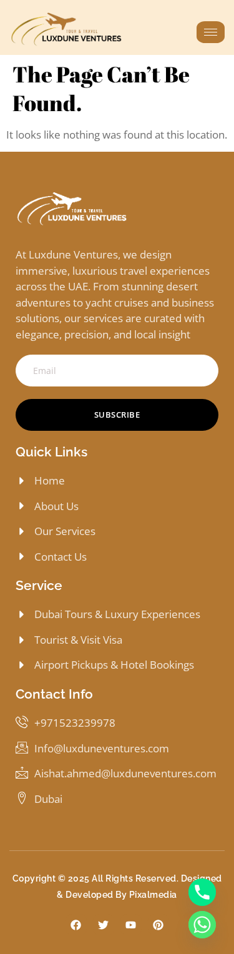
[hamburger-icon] (211, 32)
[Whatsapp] (202, 924)
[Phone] (202, 892)
